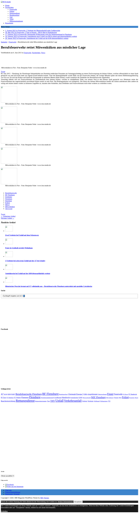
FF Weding (17, 397)
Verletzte (90, 401)
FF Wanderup (10, 397)
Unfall (59, 400)
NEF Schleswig (110, 397)
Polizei (12, 11)
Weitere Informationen (65, 502)
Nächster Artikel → (7, 218)
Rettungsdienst (15, 13)
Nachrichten (9, 7)
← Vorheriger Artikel (8, 216)
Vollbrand (97, 401)
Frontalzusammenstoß (47, 397)
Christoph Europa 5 (76, 394)
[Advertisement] (32, 60)
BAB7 (13, 394)
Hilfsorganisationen (16, 21)
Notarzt (116, 397)
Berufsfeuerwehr (11, 193)
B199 (5, 394)
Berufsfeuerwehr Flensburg (29, 394)
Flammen (25, 397)
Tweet (3, 72)
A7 (2, 394)
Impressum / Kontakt (12, 494)
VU (109, 401)
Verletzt (84, 401)
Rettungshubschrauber (41, 401)
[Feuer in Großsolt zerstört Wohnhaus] (9, 244)
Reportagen (9, 23)
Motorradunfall (87, 397)
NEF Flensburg (98, 397)
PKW (120, 397)
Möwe (7, 205)
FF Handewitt (132, 394)
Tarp (48, 401)
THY (52, 401)
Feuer (110, 393)
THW (12, 19)
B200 (9, 394)
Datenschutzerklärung (12, 492)
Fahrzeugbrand (102, 394)
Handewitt (66, 397)
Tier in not (8, 209)
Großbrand (58, 397)
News (43, 53)
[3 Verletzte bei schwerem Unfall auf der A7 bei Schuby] (9, 256)
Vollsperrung (104, 401)
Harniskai (8, 201)
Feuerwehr (13, 9)
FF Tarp (3, 397)
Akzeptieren (78, 502)
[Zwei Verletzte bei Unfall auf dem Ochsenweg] (9, 231)
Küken (7, 203)
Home (7, 5)
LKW (80, 397)
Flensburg (8, 199)
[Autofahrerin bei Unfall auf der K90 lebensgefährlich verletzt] (9, 269)
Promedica (132, 397)
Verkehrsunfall (73, 400)
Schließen (4, 511)
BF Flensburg (10, 195)
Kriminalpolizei (74, 397)
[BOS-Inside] (69, 2)
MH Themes (44, 498)
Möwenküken (10, 207)
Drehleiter (8, 197)
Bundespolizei (14, 15)
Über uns (8, 490)
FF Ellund (125, 394)
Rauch (136, 397)
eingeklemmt (93, 394)
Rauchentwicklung (8, 401)
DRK (85, 394)
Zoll (11, 17)
